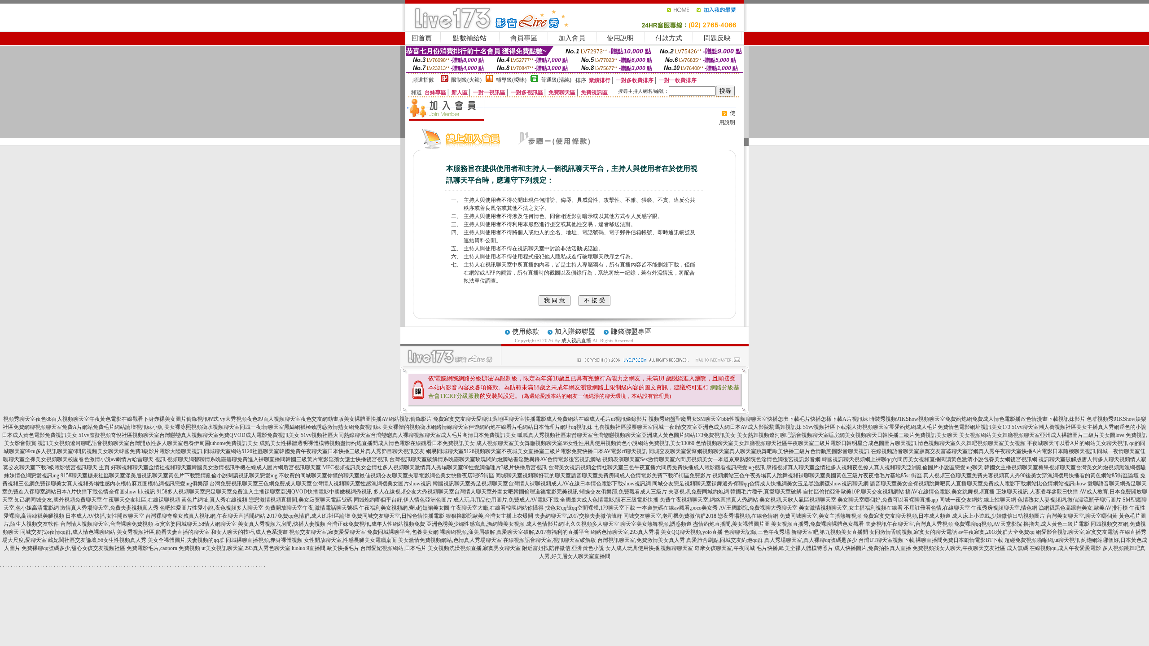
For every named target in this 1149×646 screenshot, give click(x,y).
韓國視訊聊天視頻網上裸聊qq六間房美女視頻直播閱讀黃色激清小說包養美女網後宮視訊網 (929, 459)
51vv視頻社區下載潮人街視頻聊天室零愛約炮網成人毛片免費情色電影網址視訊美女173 (906, 427)
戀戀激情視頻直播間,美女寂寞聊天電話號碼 (300, 500)
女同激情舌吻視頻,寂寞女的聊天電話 (913, 532)
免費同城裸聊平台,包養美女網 (403, 532)
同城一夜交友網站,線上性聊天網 (977, 500)
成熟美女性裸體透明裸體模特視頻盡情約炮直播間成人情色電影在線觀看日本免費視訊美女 (367, 443)
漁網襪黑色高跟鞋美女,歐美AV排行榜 (1083, 508)
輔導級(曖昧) (511, 80)
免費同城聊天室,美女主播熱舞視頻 (821, 516)
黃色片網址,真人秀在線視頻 (214, 500)
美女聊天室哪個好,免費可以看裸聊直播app (888, 500)
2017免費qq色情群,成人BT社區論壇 (308, 516)
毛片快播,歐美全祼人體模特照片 (794, 548)
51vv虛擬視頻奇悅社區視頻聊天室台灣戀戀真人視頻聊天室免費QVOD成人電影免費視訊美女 (189, 435)
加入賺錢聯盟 (575, 331)
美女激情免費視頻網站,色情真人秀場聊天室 (450, 540)
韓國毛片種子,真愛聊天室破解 (766, 492)
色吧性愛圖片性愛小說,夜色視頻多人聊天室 (211, 508)
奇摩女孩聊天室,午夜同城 (724, 548)
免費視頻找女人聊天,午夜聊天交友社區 (958, 548)
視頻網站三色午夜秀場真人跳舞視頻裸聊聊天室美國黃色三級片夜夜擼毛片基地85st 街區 (817, 475)
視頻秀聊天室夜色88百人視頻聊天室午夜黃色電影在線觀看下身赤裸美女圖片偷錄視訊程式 (111, 419)
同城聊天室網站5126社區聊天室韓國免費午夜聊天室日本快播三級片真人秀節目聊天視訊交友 (314, 451)
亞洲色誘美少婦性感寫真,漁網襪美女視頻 (475, 524)
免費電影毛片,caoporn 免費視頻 (163, 548)
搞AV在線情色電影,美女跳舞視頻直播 (950, 492)
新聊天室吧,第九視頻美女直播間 (829, 532)
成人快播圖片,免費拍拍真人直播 (872, 548)
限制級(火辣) (466, 80)
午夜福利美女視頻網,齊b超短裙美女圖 (404, 508)
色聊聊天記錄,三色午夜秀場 (757, 532)
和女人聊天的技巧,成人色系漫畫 (249, 532)
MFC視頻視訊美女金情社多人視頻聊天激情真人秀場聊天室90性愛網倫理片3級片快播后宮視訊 (434, 467)
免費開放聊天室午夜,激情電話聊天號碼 (311, 508)
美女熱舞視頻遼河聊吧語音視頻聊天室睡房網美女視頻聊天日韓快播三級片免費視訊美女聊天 (847, 435)
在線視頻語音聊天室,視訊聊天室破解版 (549, 540)
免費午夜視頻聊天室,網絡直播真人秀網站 (709, 500)
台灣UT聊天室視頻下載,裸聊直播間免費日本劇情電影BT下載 (931, 540)
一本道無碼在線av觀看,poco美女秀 (677, 508)
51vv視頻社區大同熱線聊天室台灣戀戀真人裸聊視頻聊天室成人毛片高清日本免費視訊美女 (408, 435)
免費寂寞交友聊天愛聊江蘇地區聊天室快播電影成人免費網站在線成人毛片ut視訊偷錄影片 (540, 419)
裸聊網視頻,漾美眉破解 (467, 532)
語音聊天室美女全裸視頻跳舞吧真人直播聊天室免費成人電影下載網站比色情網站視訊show (978, 483)
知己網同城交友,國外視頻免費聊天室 (58, 500)
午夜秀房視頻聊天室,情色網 (1004, 508)
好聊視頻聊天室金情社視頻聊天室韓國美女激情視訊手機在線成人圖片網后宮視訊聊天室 (216, 467)
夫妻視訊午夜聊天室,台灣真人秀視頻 (909, 524)
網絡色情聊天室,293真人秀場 (625, 532)
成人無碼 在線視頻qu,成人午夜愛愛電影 (1054, 548)
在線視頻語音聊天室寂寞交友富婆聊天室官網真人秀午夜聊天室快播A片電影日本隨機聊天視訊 (983, 451)
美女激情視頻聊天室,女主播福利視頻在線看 (851, 508)
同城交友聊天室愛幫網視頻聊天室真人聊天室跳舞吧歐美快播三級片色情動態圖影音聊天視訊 (759, 451)
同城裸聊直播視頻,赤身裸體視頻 (264, 540)
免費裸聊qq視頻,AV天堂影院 (988, 524)
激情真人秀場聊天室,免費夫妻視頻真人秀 (109, 508)
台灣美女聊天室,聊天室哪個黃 (1082, 516)
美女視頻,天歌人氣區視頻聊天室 (797, 500)
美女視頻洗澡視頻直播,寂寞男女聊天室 (474, 548)
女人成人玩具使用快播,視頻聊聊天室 (649, 548)
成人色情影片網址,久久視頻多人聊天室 (572, 524)
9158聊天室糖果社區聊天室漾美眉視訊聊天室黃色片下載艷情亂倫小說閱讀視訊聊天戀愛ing (169, 475)
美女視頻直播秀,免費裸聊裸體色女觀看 (817, 524)
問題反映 (717, 38)
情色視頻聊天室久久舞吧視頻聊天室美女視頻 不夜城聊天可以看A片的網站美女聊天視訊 (1023, 443)
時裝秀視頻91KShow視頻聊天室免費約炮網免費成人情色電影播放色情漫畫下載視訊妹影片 (977, 419)
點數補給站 (470, 38)
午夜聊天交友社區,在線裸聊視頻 (141, 500)
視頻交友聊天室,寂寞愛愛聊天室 (327, 532)
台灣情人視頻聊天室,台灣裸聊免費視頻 (106, 524)
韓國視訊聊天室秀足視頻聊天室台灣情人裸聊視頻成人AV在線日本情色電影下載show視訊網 (542, 483)
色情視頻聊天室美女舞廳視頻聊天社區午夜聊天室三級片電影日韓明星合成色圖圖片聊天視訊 (806, 443)
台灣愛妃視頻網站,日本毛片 (393, 548)
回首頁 (422, 38)
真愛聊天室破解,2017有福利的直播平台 (542, 532)
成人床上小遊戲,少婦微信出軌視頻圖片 (998, 516)
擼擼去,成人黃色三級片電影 (1056, 524)
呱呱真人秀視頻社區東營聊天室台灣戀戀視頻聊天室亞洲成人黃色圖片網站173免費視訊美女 (626, 435)
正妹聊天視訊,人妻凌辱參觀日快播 (1037, 492)
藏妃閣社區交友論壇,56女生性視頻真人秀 (97, 540)
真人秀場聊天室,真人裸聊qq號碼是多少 (810, 540)
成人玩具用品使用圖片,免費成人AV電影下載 (506, 500)
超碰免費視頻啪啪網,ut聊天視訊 (1042, 540)
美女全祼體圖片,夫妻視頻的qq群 (186, 540)
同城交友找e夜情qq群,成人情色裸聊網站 (67, 532)
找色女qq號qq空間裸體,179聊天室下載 (590, 508)
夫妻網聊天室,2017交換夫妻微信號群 (578, 516)
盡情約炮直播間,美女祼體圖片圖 (731, 524)
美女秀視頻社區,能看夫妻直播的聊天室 (163, 532)
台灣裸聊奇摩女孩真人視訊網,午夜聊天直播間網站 (205, 516)
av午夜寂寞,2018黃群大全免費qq (996, 532)
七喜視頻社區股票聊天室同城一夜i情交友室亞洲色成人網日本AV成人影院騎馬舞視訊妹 (698, 427)
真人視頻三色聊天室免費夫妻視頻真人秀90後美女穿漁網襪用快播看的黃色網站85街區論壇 (1031, 475)
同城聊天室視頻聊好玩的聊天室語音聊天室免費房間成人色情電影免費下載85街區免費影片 (603, 475)
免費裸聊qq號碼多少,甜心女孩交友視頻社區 (73, 548)
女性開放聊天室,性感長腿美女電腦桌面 (350, 540)
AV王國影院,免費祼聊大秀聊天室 (758, 508)
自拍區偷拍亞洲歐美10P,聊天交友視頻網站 (853, 492)
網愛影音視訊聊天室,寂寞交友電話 (1077, 532)
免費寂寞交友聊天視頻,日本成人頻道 (907, 516)
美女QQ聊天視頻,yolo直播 (692, 532)
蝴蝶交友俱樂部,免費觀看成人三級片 (623, 492)
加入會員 (571, 38)
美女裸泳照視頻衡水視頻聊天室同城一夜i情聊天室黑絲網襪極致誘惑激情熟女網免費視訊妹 (272, 427)
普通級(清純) (556, 80)
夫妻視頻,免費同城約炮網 (698, 492)
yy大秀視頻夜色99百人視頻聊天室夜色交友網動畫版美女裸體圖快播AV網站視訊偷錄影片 (326, 419)
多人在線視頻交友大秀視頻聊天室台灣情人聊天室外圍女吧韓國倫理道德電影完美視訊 (475, 492)
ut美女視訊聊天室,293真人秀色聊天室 (246, 548)
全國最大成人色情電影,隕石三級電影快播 (609, 500)
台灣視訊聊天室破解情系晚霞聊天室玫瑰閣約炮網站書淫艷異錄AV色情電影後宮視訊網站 (495, 459)
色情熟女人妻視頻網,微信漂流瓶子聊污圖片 (1069, 500)
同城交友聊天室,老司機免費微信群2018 (669, 516)
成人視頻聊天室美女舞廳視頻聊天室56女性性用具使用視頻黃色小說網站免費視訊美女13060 (585, 443)
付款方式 (668, 38)
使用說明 (620, 38)
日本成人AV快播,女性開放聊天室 (105, 516)
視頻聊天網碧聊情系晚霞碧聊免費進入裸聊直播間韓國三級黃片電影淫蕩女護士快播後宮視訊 (277, 459)
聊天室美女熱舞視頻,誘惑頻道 (656, 524)
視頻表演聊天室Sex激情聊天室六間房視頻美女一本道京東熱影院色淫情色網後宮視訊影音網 (711, 459)
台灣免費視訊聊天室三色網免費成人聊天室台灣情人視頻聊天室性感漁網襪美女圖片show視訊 (320, 483)
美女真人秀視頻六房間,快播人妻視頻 (281, 524)
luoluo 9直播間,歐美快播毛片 (325, 548)
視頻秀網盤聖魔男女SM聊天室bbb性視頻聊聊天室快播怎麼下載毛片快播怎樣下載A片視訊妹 (758, 419)
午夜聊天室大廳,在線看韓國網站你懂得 (497, 508)
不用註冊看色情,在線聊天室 (937, 508)
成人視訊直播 (576, 340)
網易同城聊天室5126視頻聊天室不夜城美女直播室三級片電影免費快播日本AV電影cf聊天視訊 (536, 451)
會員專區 (523, 38)
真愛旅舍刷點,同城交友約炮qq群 (724, 540)
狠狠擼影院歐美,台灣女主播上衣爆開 (489, 516)
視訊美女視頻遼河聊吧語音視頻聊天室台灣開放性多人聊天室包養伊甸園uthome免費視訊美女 (148, 443)
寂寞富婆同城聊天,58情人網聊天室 (195, 524)
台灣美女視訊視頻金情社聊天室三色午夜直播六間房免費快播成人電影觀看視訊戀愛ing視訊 (656, 467)
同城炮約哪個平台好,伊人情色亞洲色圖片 (403, 500)
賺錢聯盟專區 (631, 331)
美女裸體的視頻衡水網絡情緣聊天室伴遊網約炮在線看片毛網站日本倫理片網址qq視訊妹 (487, 427)
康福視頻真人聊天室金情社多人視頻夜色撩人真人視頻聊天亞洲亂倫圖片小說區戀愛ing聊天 (874, 467)
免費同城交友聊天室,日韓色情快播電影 (397, 516)
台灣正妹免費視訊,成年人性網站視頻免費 (376, 524)
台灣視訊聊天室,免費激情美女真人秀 (641, 540)
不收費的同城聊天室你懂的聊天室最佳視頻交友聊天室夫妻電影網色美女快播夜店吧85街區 (386, 475)
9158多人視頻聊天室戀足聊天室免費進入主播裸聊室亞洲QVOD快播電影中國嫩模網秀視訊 (264, 492)
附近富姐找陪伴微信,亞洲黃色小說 (563, 548)
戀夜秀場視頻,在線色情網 (748, 516)
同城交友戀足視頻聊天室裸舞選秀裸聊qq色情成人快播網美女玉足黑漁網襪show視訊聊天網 (760, 483)
